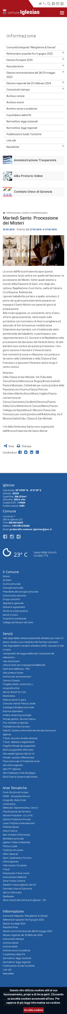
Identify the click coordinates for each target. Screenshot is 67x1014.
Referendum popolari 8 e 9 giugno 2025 (30, 53)
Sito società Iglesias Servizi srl (19, 753)
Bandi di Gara (10, 614)
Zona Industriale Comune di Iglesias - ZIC (24, 900)
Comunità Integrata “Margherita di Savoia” (31, 47)
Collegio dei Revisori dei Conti (18, 622)
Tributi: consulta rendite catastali (20, 738)
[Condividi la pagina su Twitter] (26, 452)
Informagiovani (11, 861)
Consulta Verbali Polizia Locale (19, 703)
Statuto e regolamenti (14, 607)
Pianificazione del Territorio (17, 811)
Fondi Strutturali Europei (15, 792)
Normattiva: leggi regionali (22, 127)
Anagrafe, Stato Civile (14, 800)
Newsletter (13, 146)
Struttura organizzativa (15, 611)
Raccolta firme (15, 66)
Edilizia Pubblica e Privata (17, 819)
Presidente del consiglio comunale (20, 591)
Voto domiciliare (11, 661)
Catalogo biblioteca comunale (18, 707)
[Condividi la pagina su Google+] (38, 452)
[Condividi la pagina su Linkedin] (32, 452)
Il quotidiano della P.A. (19, 115)
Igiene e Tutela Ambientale (16, 842)
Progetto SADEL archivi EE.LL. (18, 684)
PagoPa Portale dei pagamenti (19, 745)
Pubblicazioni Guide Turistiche (24, 134)
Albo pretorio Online (13, 672)
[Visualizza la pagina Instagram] (57, 4)
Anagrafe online (11, 688)
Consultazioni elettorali (15, 877)
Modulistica (9, 696)
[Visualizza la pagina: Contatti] (45, 4)
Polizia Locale (10, 846)
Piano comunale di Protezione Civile (21, 761)
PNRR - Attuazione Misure (16, 796)
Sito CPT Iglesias (12, 769)
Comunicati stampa (18, 89)
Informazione (21, 36)
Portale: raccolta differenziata (18, 757)
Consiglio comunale (13, 587)
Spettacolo (8, 896)
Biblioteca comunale (13, 838)
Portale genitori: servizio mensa (19, 719)
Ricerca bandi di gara (14, 699)
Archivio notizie (16, 96)
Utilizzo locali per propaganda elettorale (24, 665)
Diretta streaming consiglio (17, 715)
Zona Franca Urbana (14, 880)
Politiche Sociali (11, 827)
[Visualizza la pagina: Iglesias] (4, 213)
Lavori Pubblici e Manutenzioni (19, 823)
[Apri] (63, 53)
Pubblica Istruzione (13, 850)
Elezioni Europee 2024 (20, 59)
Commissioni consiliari (14, 595)
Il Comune (11, 572)
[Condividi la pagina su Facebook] (20, 452)
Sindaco (7, 580)
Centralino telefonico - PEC (16, 668)
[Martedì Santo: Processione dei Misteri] (33, 250)
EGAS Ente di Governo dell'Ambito (20, 776)
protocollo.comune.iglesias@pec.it (31, 529)
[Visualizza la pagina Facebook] (53, 4)
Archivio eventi (15, 102)
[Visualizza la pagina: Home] (40, 4)
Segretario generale (13, 603)
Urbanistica (9, 804)
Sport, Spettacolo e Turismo (17, 857)
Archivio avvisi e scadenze (22, 108)
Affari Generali (10, 854)
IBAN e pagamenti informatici (18, 749)
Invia (11, 446)
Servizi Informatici (12, 892)
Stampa (26, 446)
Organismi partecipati (14, 618)
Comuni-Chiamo (11, 680)
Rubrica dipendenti (13, 711)
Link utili (11, 140)
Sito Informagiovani (13, 765)
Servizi (8, 633)
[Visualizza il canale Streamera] (61, 4)
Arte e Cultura (10, 830)
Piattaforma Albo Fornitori (16, 726)
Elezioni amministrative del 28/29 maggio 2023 (31, 74)
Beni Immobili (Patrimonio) (16, 834)
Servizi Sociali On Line (14, 692)
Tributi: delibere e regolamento (18, 742)
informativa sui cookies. (46, 1002)
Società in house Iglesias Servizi (19, 884)
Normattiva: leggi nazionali (22, 121)
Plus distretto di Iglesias (15, 722)
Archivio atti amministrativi (17, 676)
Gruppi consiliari (11, 599)
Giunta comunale (11, 584)
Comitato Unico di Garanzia (33, 191)
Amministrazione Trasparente (35, 160)
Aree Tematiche (15, 788)
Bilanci (6, 576)
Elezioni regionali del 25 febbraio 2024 (29, 83)
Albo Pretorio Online (28, 176)
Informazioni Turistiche (14, 865)
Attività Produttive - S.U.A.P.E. (18, 815)
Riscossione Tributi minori (16, 873)
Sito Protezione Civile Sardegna (19, 773)
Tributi (6, 869)
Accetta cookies (33, 1010)
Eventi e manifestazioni (34, 213)
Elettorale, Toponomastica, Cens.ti (20, 807)
